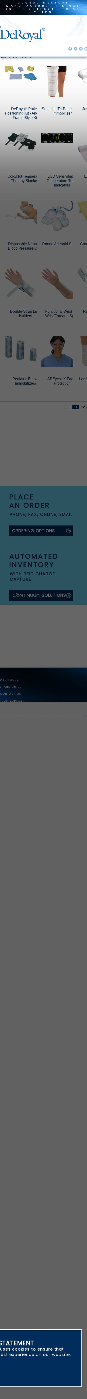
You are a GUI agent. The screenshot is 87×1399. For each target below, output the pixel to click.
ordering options (33, 559)
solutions (54, 624)
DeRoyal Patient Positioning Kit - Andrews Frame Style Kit (30, 141)
